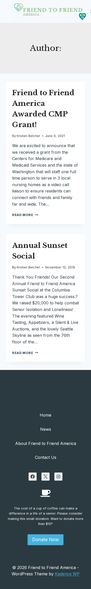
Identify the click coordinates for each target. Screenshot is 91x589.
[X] (45, 477)
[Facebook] (33, 477)
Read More (25, 215)
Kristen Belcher (28, 136)
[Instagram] (58, 477)
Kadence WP (67, 573)
